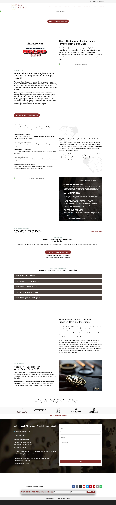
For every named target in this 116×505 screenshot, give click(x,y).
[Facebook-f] (73, 486)
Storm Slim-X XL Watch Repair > (26, 292)
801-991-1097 (100, 1)
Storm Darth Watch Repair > (25, 276)
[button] (58, 276)
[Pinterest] (90, 486)
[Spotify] (101, 486)
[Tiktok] (77, 486)
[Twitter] (87, 486)
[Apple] (97, 486)
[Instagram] (80, 486)
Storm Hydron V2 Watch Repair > (27, 281)
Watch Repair (50, 498)
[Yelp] (94, 486)
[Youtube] (84, 486)
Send (80, 461)
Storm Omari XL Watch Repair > (26, 287)
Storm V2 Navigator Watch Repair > (27, 298)
